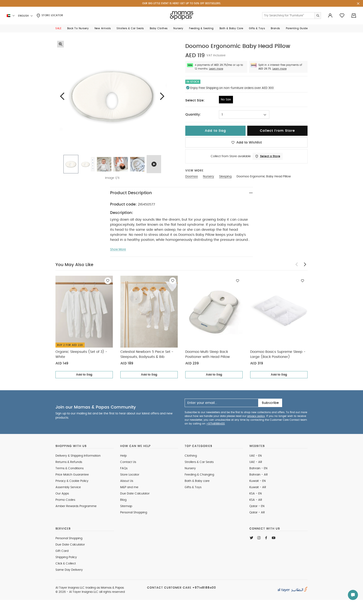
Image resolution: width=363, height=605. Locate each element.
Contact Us (128, 462)
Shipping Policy (66, 557)
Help (123, 455)
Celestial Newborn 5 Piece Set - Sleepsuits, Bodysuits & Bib (146, 354)
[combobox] (244, 114)
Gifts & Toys (193, 487)
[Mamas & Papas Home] (181, 15)
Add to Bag (84, 374)
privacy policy (256, 416)
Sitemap (126, 506)
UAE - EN (255, 455)
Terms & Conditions (69, 468)
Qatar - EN (256, 506)
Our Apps (62, 493)
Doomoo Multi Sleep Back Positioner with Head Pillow (207, 354)
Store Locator (52, 15)
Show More (118, 249)
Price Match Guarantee (72, 474)
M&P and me (129, 487)
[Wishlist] (107, 280)
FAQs (124, 468)
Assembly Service (68, 487)
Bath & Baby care (197, 481)
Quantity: (193, 114)
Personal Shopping (133, 512)
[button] (58, 28)
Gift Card (61, 551)
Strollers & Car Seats (199, 462)
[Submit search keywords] (317, 15)
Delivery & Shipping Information (78, 455)
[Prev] (62, 96)
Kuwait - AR (257, 487)
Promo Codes (65, 499)
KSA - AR (255, 499)
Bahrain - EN (258, 468)
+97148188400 (215, 423)
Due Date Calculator (135, 493)
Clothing (191, 455)
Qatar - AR (257, 512)
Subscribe (270, 403)
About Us (126, 481)
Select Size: (195, 100)
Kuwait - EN (257, 481)
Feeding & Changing (199, 474)
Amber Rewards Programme (76, 506)
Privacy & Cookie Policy (71, 481)
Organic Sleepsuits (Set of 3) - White (81, 354)
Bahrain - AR (258, 474)
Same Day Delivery (69, 569)
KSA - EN (255, 493)
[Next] (162, 96)
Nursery (190, 468)
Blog (123, 499)
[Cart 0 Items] (353, 15)
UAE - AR (255, 462)
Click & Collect (65, 563)
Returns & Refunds (68, 462)
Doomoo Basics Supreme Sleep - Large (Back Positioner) (277, 354)
